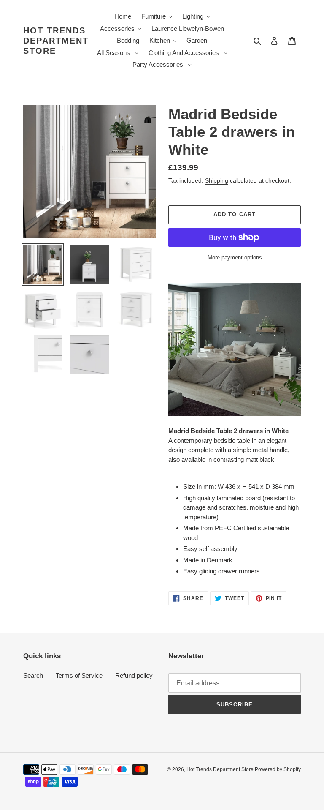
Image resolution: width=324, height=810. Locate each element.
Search (33, 675)
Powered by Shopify (278, 769)
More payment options (235, 257)
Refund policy (134, 675)
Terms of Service (79, 675)
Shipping (216, 180)
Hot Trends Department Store (56, 40)
